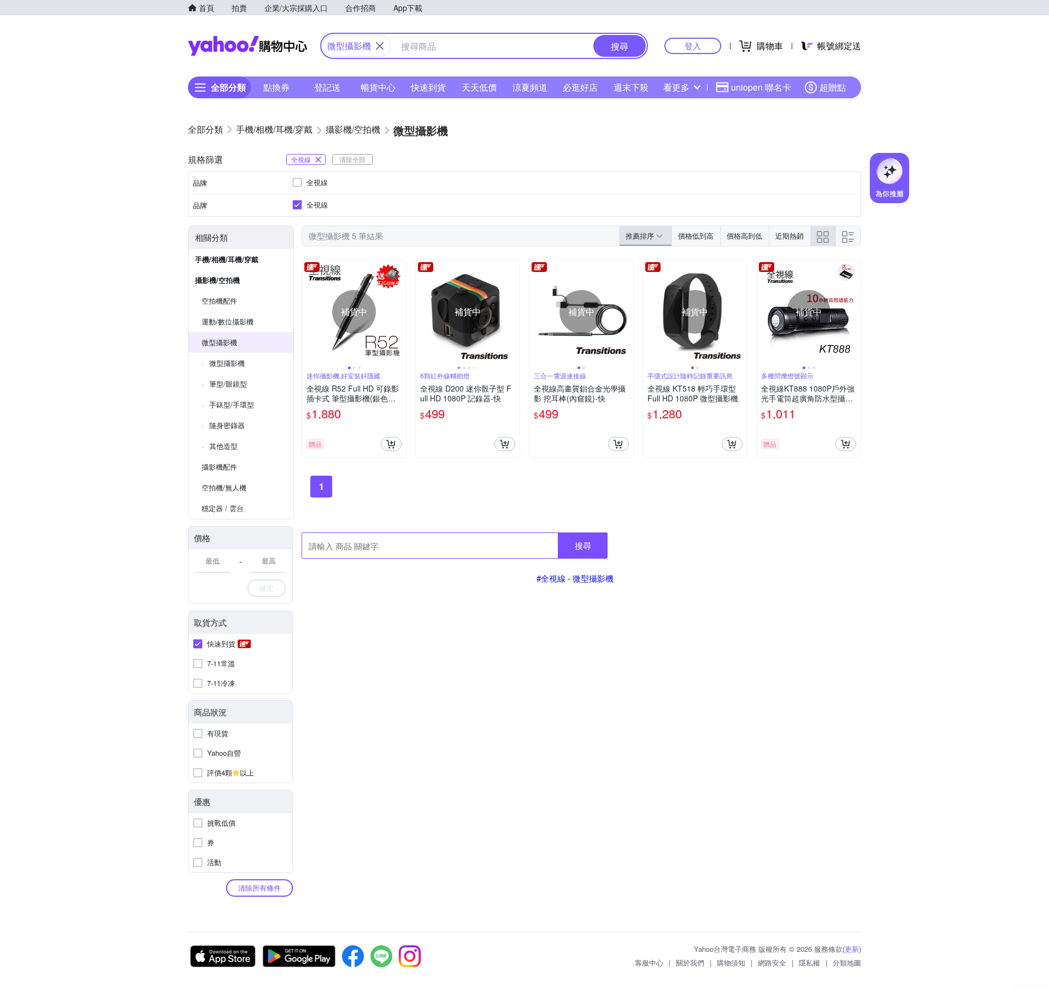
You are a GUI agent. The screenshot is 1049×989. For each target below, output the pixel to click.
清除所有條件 (259, 888)
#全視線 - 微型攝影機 (575, 578)
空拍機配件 (219, 300)
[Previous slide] (309, 311)
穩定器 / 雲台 (223, 508)
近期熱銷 (789, 235)
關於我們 (690, 962)
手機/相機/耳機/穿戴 (226, 259)
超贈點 (833, 87)
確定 (267, 588)
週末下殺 (631, 87)
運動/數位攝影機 (228, 321)
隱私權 (809, 962)
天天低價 (479, 87)
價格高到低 (744, 235)
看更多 (676, 87)
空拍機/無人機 (224, 487)
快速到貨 (428, 87)
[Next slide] (399, 311)
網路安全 (772, 962)
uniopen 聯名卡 (761, 87)
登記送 (327, 87)
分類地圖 (847, 962)
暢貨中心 (378, 87)
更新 (852, 949)
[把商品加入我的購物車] (391, 444)
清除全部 (352, 159)
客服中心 (649, 962)
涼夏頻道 (529, 87)
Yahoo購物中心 (247, 46)
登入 (693, 45)
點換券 (276, 87)
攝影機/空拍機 (217, 280)
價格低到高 (696, 235)
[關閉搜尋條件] (379, 45)
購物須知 (731, 962)
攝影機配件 (219, 466)
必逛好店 (580, 87)
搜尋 (583, 545)
